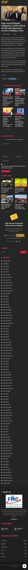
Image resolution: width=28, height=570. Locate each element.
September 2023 (8, 356)
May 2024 (6, 334)
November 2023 (7, 350)
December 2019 (7, 478)
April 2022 (6, 402)
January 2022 (7, 410)
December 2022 (7, 380)
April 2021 (5, 434)
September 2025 (8, 291)
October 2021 (7, 418)
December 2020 (7, 445)
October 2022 (7, 386)
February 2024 (7, 342)
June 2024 (6, 331)
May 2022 (6, 399)
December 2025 (7, 282)
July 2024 (5, 329)
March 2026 (6, 274)
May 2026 (6, 269)
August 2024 (6, 326)
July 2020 (5, 459)
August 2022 (6, 391)
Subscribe (20, 235)
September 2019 (7, 480)
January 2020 (7, 475)
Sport (2, 550)
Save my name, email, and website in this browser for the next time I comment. (13, 167)
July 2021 (5, 426)
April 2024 (6, 337)
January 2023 (7, 377)
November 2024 (7, 318)
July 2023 (5, 361)
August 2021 (6, 423)
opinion (3, 556)
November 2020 (7, 448)
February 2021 (7, 440)
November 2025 (7, 285)
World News (4, 547)
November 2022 (7, 383)
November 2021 (7, 415)
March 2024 (6, 339)
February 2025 (7, 310)
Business (3, 543)
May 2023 (6, 367)
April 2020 (6, 467)
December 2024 (7, 315)
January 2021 (6, 442)
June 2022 (6, 396)
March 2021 (6, 437)
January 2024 (7, 345)
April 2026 (6, 272)
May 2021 (5, 432)
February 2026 (7, 277)
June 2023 (6, 364)
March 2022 (6, 404)
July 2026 (5, 264)
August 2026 (6, 261)
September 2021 (7, 421)
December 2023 (7, 348)
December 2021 (7, 413)
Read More (14, 519)
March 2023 (6, 372)
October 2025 (7, 288)
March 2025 (6, 307)
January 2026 (7, 280)
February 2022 (7, 407)
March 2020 (6, 469)
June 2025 (6, 299)
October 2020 (7, 451)
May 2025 (6, 301)
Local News (6, 94)
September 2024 (8, 323)
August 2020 (6, 456)
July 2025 (5, 296)
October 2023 (7, 353)
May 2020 (6, 464)
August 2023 (6, 358)
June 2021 (6, 429)
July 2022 (5, 394)
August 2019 (6, 483)
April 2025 (6, 304)
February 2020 (7, 472)
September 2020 (8, 453)
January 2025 (7, 312)
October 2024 (7, 320)
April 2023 (6, 369)
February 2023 (7, 375)
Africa (2, 553)
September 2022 (8, 388)
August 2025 (6, 293)
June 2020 (6, 461)
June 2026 (6, 266)
